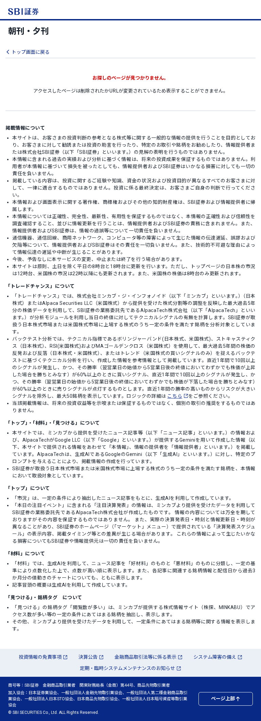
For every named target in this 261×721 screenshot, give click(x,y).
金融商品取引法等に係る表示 (145, 657)
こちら (174, 396)
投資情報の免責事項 (40, 657)
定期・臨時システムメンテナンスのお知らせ (127, 668)
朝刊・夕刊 (28, 31)
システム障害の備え (214, 657)
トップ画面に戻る (31, 52)
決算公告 (88, 657)
